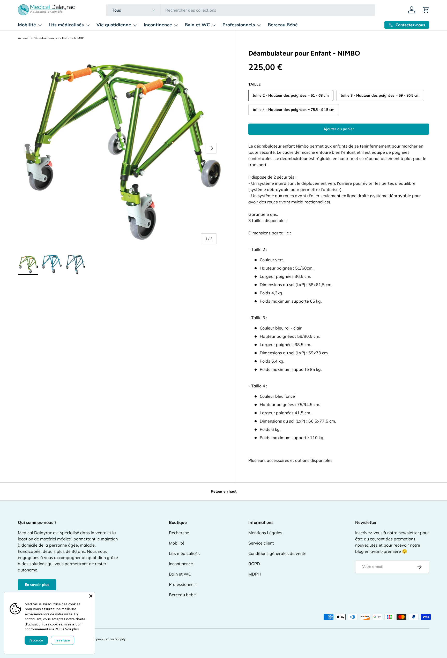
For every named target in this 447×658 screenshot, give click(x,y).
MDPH (254, 574)
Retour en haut (223, 491)
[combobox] (240, 10)
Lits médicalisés (66, 25)
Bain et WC (197, 25)
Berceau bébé (182, 594)
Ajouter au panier (338, 129)
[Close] (90, 596)
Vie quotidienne (113, 25)
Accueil (23, 38)
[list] (120, 148)
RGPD (254, 563)
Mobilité (27, 25)
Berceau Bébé (283, 25)
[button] (426, 10)
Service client (261, 543)
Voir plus (72, 629)
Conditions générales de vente (277, 553)
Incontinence (158, 25)
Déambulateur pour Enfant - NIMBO (58, 38)
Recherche (179, 532)
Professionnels (238, 25)
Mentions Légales (265, 532)
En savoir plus (37, 584)
